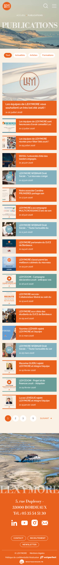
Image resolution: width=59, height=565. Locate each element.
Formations (47, 55)
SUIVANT (44, 418)
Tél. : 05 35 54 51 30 (29, 513)
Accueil (21, 15)
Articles (33, 55)
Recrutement (37, 538)
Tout (8, 55)
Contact (18, 538)
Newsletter (29, 544)
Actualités (20, 55)
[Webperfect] (47, 557)
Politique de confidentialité (17, 557)
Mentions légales (37, 553)
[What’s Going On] (29, 562)
